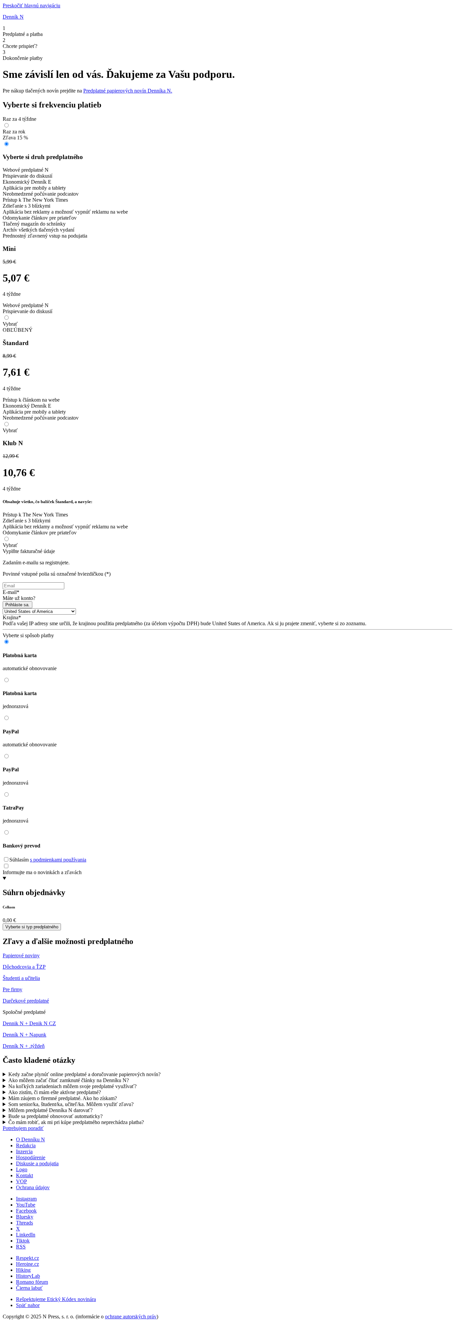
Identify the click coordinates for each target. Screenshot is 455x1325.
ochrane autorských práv (131, 1316)
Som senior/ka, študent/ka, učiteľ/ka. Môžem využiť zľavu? (71, 1104)
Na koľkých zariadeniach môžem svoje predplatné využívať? (72, 1086)
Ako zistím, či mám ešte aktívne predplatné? (54, 1092)
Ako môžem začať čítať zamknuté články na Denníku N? (68, 1080)
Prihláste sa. (17, 604)
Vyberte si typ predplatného (31, 926)
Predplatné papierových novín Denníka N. (127, 91)
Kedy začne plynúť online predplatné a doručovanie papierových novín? (84, 1074)
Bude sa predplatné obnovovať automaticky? (55, 1116)
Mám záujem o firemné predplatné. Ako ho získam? (62, 1098)
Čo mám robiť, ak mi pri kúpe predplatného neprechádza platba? (76, 1122)
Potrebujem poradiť (23, 1128)
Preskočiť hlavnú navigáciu (31, 5)
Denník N (13, 17)
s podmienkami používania (58, 859)
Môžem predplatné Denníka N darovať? (50, 1110)
